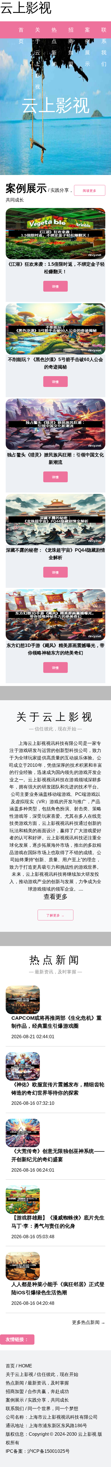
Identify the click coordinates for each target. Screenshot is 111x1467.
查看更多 (56, 896)
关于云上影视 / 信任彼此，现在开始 (42, 1374)
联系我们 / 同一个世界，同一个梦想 (42, 1408)
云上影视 (25, 7)
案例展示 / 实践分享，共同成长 (37, 1400)
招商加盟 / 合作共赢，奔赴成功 (37, 1391)
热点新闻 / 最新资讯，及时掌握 (37, 1383)
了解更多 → (55, 915)
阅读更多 (89, 190)
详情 (55, 286)
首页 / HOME (19, 1365)
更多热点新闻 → (88, 1322)
